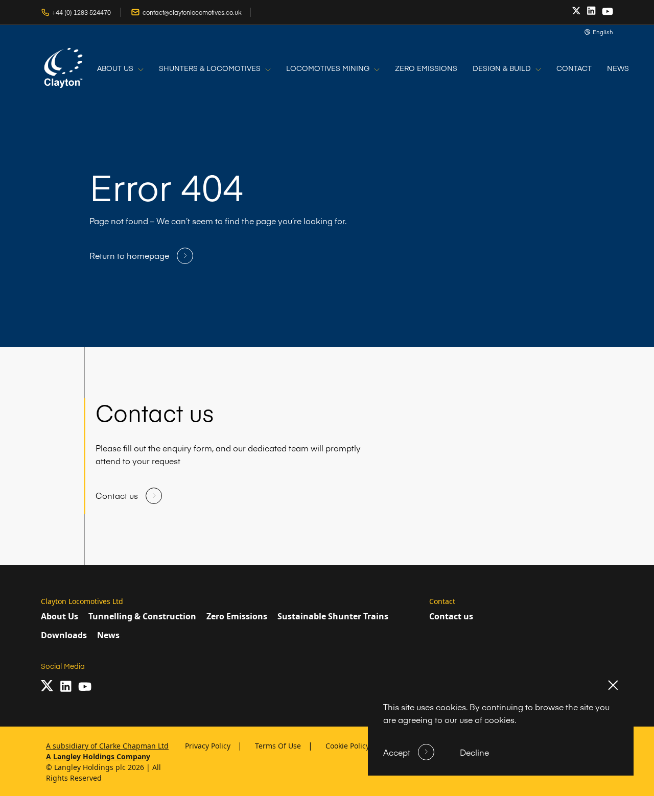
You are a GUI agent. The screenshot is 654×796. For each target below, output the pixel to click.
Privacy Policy (208, 746)
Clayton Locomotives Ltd (82, 601)
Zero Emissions (236, 616)
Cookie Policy (348, 746)
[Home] (64, 68)
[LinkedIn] (591, 10)
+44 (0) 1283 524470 (81, 12)
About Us (59, 616)
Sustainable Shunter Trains (332, 616)
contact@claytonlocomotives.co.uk (192, 12)
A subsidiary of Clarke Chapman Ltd (107, 746)
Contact (442, 601)
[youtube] (607, 11)
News (108, 635)
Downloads (64, 635)
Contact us (451, 616)
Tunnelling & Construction (142, 616)
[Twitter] (576, 11)
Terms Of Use (279, 746)
